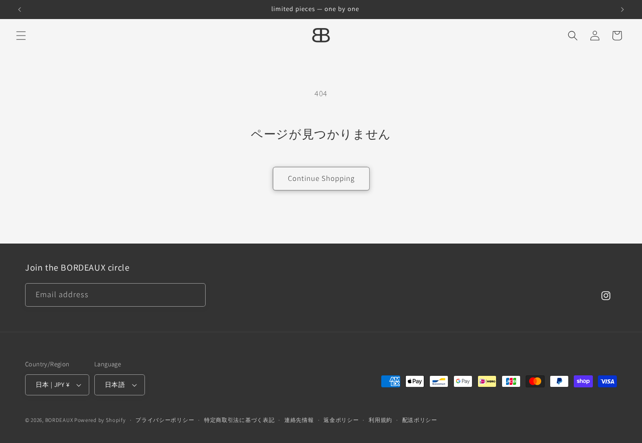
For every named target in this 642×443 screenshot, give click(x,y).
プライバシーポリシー (164, 419)
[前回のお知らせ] (20, 9)
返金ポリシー (341, 419)
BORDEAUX (59, 419)
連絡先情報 (299, 419)
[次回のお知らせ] (622, 9)
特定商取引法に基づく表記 (239, 419)
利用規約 (380, 419)
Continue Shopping (321, 178)
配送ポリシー (419, 419)
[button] (21, 36)
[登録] (194, 295)
